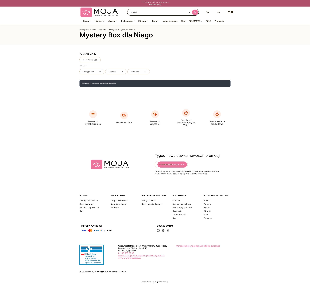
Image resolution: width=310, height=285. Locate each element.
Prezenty (102, 30)
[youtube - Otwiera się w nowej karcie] (168, 230)
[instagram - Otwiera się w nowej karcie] (158, 230)
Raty (81, 211)
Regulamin (177, 211)
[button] (195, 12)
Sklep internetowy (154, 282)
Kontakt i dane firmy (181, 204)
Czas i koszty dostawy (151, 204)
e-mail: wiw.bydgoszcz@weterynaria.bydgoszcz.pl (141, 255)
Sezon (94, 30)
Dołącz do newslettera (172, 164)
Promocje (207, 218)
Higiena (206, 207)
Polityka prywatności (182, 207)
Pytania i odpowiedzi (89, 207)
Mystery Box (112, 30)
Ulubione (114, 207)
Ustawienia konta (118, 204)
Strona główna (84, 30)
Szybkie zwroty (86, 204)
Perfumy (207, 204)
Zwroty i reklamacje (88, 200)
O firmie (176, 200)
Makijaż (206, 200)
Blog (174, 218)
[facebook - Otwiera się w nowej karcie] (163, 230)
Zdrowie (207, 211)
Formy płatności (148, 200)
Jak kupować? (179, 214)
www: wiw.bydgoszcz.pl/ (129, 258)
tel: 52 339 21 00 (126, 253)
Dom (205, 214)
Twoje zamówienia (118, 200)
